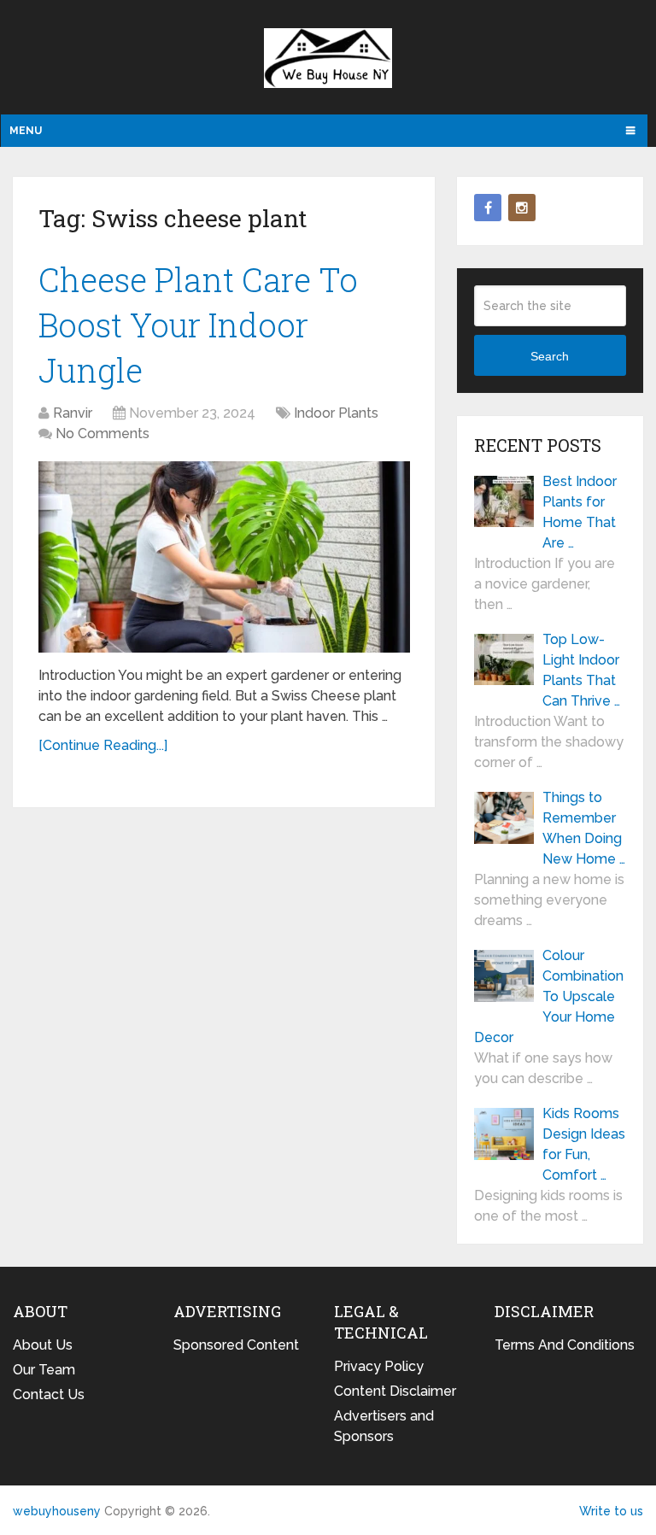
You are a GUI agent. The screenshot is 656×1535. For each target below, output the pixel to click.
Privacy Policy (379, 1366)
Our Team (44, 1370)
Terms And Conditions (565, 1345)
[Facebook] (487, 207)
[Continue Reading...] (102, 745)
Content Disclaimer (395, 1391)
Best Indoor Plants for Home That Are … (579, 512)
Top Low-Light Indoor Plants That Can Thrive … (581, 670)
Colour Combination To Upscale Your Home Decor (549, 996)
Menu (25, 131)
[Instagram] (522, 207)
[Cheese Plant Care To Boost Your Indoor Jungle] (224, 557)
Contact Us (49, 1394)
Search (549, 356)
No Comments (102, 433)
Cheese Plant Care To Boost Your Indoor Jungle (198, 324)
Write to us (611, 1511)
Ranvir (72, 413)
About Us (43, 1345)
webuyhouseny (328, 58)
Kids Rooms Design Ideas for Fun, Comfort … (583, 1144)
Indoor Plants (336, 413)
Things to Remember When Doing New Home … (583, 828)
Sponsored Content (236, 1345)
